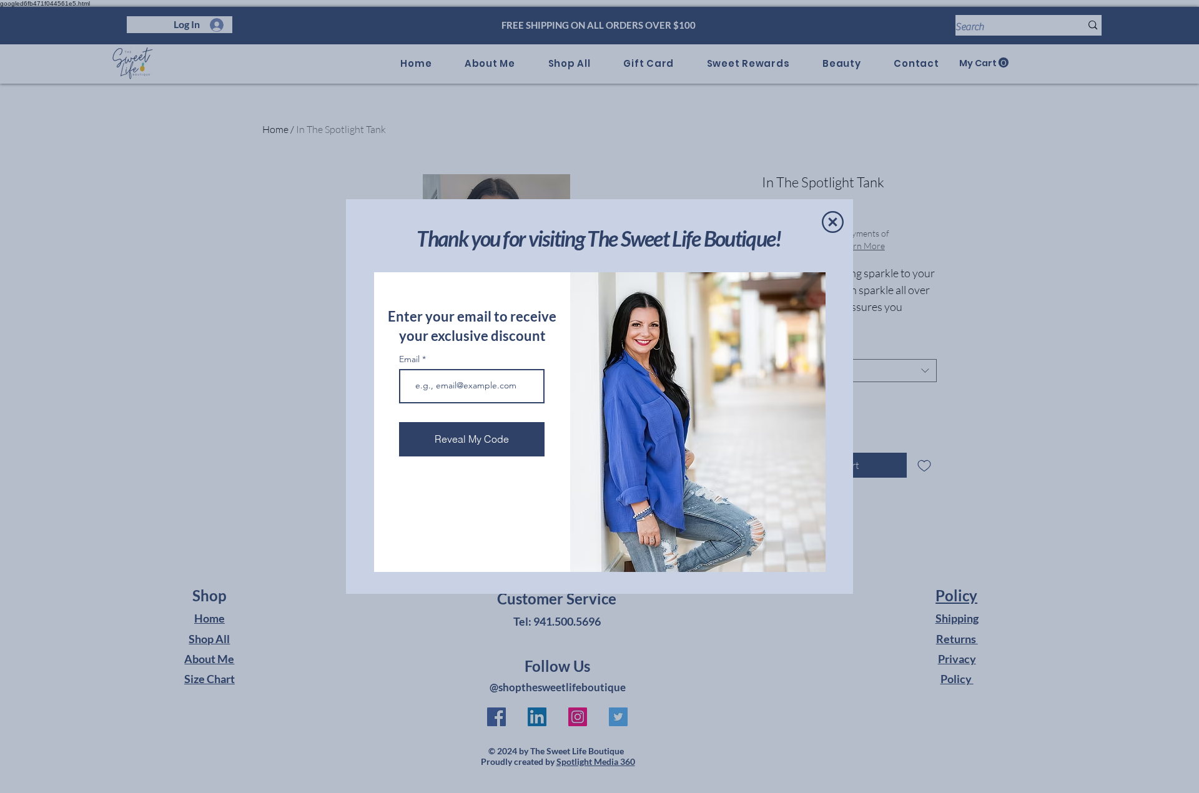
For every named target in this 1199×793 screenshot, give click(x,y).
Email (410, 359)
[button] (833, 222)
